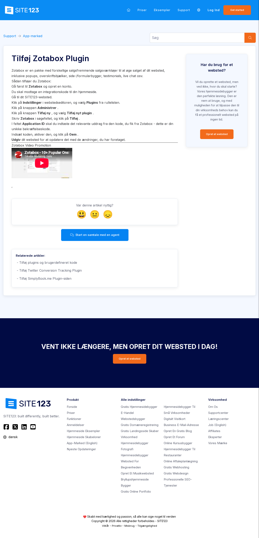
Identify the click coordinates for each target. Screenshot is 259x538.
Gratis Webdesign (176, 473)
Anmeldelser (75, 425)
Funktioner (74, 419)
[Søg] (250, 38)
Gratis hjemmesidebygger (139, 407)
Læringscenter (218, 419)
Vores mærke (217, 443)
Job (217, 425)
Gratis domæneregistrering (139, 425)
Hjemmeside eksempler (83, 431)
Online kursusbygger (178, 443)
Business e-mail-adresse (181, 425)
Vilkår (105, 525)
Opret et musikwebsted (137, 473)
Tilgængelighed (147, 525)
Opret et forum (174, 437)
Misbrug (129, 525)
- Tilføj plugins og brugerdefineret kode (46, 263)
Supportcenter (218, 413)
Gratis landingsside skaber (140, 431)
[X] (15, 427)
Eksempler (162, 10)
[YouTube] (33, 427)
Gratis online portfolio (136, 491)
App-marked (32, 36)
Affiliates (214, 431)
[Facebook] (6, 427)
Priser (142, 10)
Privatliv (117, 525)
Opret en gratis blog (178, 431)
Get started (237, 10)
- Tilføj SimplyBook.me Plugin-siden (43, 278)
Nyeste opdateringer (81, 449)
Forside (72, 407)
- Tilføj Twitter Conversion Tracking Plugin (49, 270)
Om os (213, 407)
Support (184, 10)
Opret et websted (217, 134)
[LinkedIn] (24, 427)
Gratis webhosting (176, 467)
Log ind (214, 10)
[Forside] (128, 10)
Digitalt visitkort (174, 419)
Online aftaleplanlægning (181, 461)
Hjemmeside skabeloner (84, 437)
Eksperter (215, 437)
